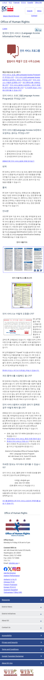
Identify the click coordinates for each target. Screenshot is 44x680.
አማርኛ (4, 2)
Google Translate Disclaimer (13, 656)
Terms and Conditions (10, 649)
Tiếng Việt (38, 2)
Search (29, 11)
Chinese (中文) (9, 582)
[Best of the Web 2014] (10, 676)
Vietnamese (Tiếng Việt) (13, 592)
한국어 (23, 2)
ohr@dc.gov (13, 563)
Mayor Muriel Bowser (11, 16)
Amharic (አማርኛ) (10, 579)
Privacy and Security (10, 642)
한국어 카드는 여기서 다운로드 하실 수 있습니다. (20, 370)
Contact (34, 15)
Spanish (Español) (11, 590)
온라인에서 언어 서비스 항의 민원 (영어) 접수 (24, 438)
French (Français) (10, 584)
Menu (39, 11)
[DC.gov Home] (7, 11)
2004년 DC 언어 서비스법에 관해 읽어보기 (18, 161)
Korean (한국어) (10, 587)
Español (30, 2)
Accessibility (7, 635)
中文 (10, 2)
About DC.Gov (7, 663)
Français (16, 2)
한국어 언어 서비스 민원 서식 (18, 441)
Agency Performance (12, 575)
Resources (6, 600)
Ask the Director (10, 573)
